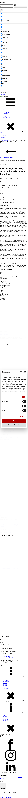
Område (6, 140)
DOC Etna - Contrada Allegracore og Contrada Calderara (13, 437)
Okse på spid (4, 634)
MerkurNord (3, 778)
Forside (1, 140)
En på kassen (6, 111)
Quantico (11, 522)
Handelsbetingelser (7, 718)
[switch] (24, 401)
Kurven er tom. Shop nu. (5, 797)
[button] (5, 644)
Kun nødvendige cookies (14, 425)
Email (2, 774)
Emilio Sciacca (4, 334)
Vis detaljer (20, 416)
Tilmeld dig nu (3, 775)
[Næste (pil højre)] (2, 781)
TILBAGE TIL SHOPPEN (6, 157)
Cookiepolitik (6, 719)
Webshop (20, 777)
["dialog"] (14, 790)
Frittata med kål (5, 601)
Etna (10, 140)
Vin (4, 109)
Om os (4, 715)
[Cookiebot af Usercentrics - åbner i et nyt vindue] (20, 372)
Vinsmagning (6, 112)
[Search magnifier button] (1, 10)
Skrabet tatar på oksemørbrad (9, 568)
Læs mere (2, 341)
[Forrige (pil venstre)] (0, 781)
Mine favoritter (6, 117)
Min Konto (5, 118)
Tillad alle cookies (14, 420)
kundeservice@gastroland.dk (9, 657)
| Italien (3, 532)
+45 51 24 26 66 (6, 656)
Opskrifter (5, 113)
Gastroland (5, 115)
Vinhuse (5, 116)
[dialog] (14, 45)
